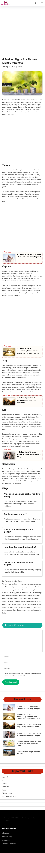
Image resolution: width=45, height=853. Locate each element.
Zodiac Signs (17, 581)
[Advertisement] (22, 32)
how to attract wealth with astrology (29, 593)
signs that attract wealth (11, 601)
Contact (4, 783)
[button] (35, 3)
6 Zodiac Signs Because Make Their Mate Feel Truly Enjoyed (28, 708)
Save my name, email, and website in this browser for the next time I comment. (23, 674)
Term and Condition (9, 796)
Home (4, 790)
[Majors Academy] (5, 3)
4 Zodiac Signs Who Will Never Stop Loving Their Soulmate (26, 400)
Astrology (8, 581)
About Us (5, 777)
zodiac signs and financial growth (24, 604)
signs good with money (32, 598)
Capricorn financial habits (24, 590)
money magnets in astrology (29, 595)
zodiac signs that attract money (18, 610)
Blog (3, 780)
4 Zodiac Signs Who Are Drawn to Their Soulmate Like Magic (28, 454)
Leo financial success (10, 595)
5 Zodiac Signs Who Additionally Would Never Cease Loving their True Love (28, 350)
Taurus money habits (28, 601)
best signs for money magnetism (20, 587)
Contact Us (6, 840)
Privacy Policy (7, 793)
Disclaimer (5, 787)
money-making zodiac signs (12, 598)
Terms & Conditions (9, 844)
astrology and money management (17, 584)
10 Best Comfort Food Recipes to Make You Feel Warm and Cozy (29, 743)
